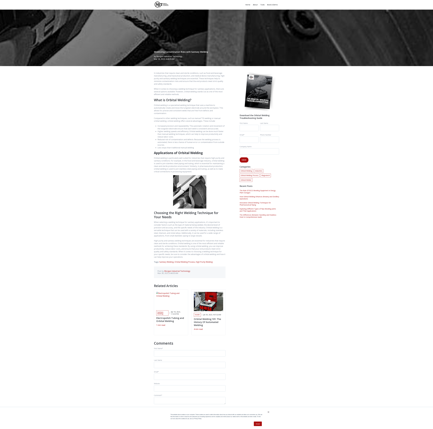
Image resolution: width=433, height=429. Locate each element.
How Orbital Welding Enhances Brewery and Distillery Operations (259, 198)
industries (258, 171)
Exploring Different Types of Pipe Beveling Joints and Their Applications (258, 210)
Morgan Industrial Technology (169, 56)
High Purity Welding (204, 262)
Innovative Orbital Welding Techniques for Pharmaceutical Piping (255, 204)
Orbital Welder (246, 180)
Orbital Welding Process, (185, 262)
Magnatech (265, 175)
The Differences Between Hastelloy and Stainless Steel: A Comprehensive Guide (258, 216)
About (255, 5)
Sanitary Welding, (167, 262)
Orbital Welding (246, 171)
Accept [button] (258, 424)
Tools (262, 5)
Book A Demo (272, 5)
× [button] (268, 411)
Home (247, 5)
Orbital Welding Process (249, 175)
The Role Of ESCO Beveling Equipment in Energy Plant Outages (258, 191)
